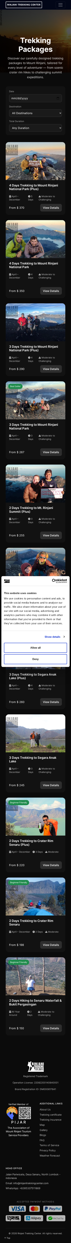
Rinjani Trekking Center (24, 4)
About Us (45, 1109)
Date (11, 91)
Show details (52, 636)
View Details (51, 207)
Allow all (35, 647)
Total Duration (16, 121)
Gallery (44, 1130)
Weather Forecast (50, 1155)
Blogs (43, 1135)
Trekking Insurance (50, 1119)
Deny (35, 659)
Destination (15, 106)
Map (42, 1124)
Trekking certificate (51, 1114)
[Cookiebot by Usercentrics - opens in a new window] (52, 581)
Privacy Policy (48, 1150)
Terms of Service (49, 1145)
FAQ (42, 1140)
